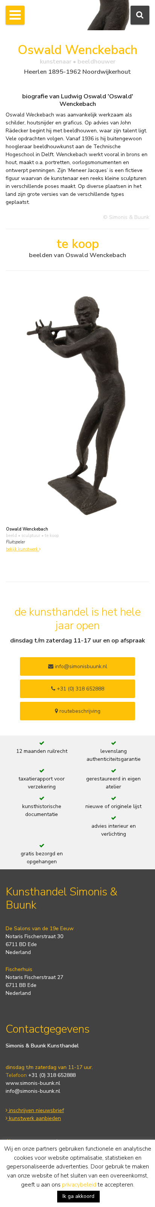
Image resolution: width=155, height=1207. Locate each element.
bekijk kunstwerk (22, 549)
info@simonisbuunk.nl (80, 666)
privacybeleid (79, 1184)
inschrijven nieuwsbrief (36, 1110)
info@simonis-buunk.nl (33, 1091)
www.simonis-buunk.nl (33, 1083)
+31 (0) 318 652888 (79, 688)
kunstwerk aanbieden (34, 1118)
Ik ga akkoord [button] (78, 1196)
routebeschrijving (79, 711)
